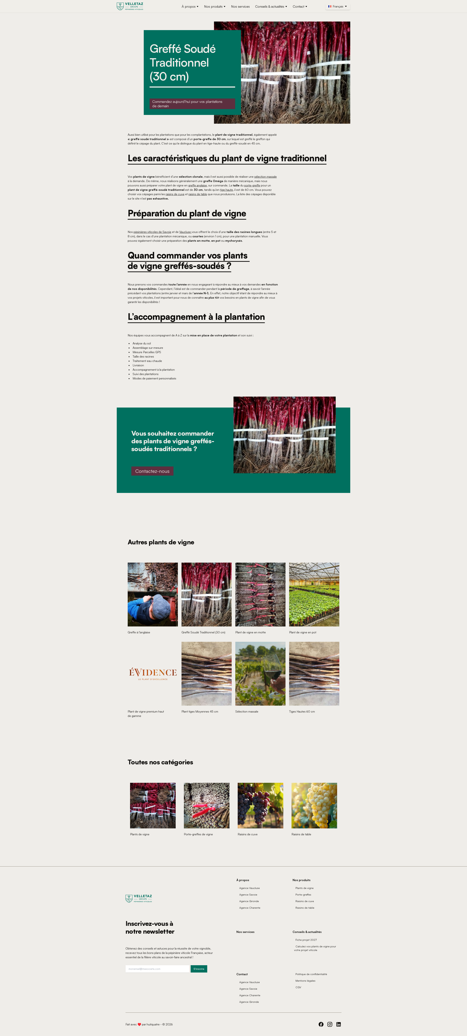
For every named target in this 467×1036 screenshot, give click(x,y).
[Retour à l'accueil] (130, 6)
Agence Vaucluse (249, 888)
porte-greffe (252, 185)
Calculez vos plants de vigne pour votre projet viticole (315, 948)
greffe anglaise (197, 185)
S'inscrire (199, 968)
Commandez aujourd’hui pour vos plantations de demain (187, 103)
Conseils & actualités (269, 6)
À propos (189, 6)
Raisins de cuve (305, 901)
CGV (298, 987)
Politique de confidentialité (311, 974)
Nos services (240, 6)
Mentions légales (305, 980)
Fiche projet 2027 (306, 939)
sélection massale (265, 176)
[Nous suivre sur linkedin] (338, 1024)
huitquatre (153, 1024)
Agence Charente (249, 907)
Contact (298, 6)
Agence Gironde (249, 901)
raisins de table (197, 194)
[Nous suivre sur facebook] (321, 1024)
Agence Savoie (248, 894)
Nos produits (213, 6)
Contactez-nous (152, 471)
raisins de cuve (175, 194)
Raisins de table (305, 907)
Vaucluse (185, 232)
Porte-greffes (303, 894)
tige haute (226, 190)
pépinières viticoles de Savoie (152, 232)
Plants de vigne (305, 888)
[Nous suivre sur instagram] (330, 1024)
